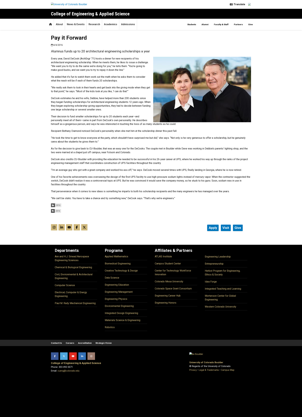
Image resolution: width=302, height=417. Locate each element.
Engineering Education (117, 284)
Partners (238, 24)
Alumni (205, 24)
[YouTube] (73, 356)
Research (94, 24)
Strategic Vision (103, 343)
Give (250, 24)
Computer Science (65, 285)
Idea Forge (211, 281)
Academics (110, 24)
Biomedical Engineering (118, 263)
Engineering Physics (116, 298)
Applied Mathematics (116, 256)
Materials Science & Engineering (122, 320)
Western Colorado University (220, 306)
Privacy (193, 370)
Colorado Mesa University (169, 281)
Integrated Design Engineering (121, 313)
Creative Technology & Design (121, 270)
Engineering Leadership (218, 256)
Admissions (128, 24)
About (59, 24)
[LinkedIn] (82, 356)
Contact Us (56, 343)
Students (191, 24)
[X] (64, 356)
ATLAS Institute (163, 256)
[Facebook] (55, 356)
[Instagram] (91, 356)
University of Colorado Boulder (206, 362)
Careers (70, 343)
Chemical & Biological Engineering (73, 267)
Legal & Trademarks (209, 370)
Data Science (112, 277)
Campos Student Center (168, 263)
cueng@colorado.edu (68, 370)
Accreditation (85, 343)
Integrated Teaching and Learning (223, 288)
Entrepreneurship (214, 263)
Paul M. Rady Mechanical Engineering (75, 303)
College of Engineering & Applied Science (90, 14)
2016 (58, 205)
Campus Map (227, 370)
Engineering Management (119, 291)
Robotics (110, 327)
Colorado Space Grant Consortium (173, 288)
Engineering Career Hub (168, 295)
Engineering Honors (165, 302)
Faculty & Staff (221, 24)
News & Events (76, 24)
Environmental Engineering (119, 306)
